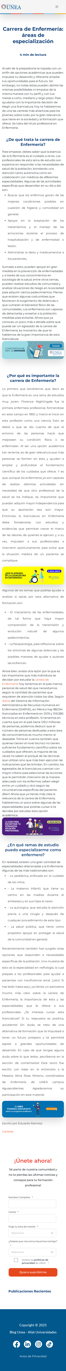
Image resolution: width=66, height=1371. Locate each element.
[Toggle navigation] (56, 6)
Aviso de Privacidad (33, 1356)
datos (6, 701)
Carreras (7, 1131)
